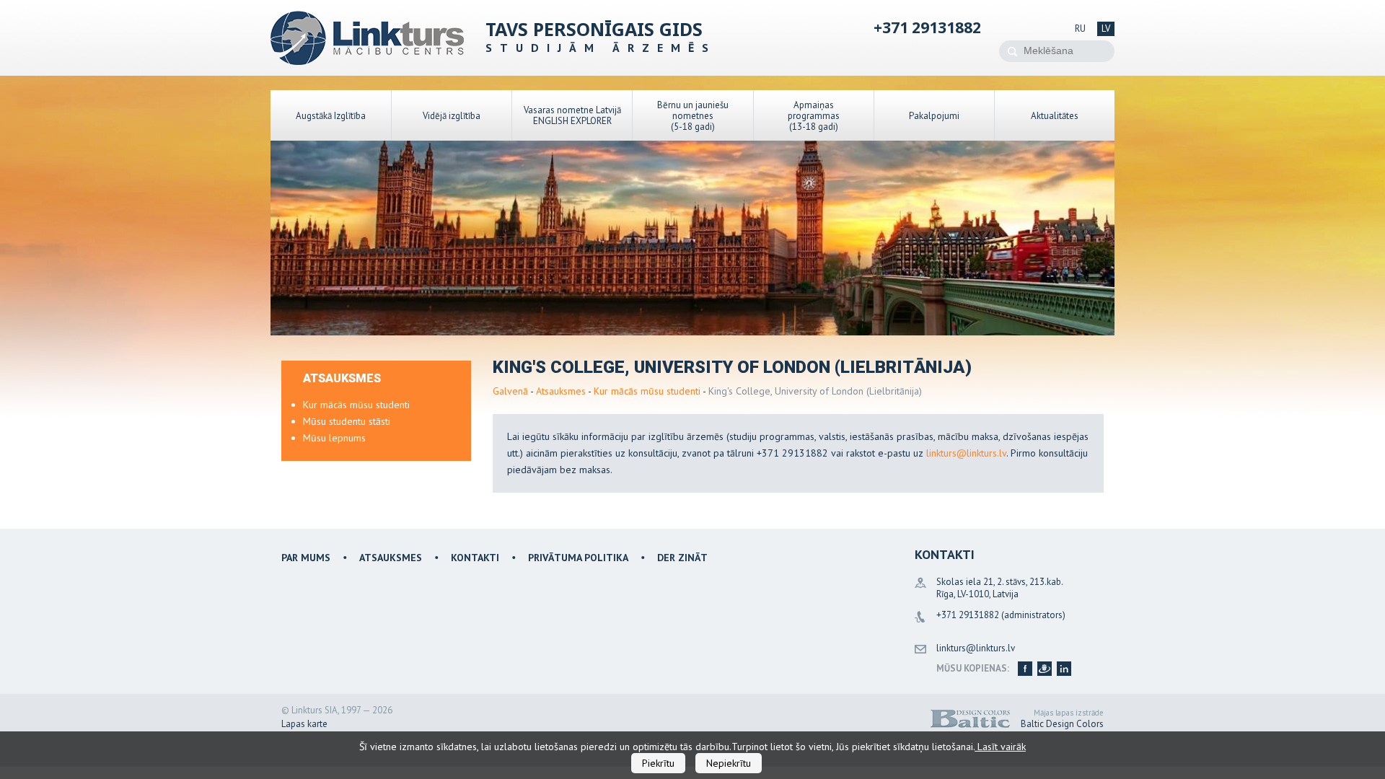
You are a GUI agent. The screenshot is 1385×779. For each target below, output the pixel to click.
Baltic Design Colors (1062, 724)
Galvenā (510, 390)
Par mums (305, 557)
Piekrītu (658, 763)
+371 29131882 (927, 27)
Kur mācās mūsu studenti (647, 390)
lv (1106, 28)
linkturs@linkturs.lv (966, 452)
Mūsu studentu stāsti (346, 421)
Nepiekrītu (728, 763)
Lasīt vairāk (1000, 746)
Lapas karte (304, 724)
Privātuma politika (578, 557)
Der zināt (682, 557)
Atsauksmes (561, 390)
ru (1080, 28)
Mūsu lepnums (334, 437)
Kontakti (475, 557)
